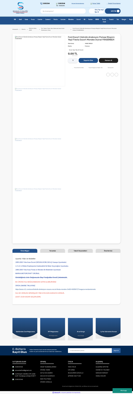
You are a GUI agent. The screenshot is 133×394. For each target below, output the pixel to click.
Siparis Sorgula (46, 382)
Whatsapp (123, 390)
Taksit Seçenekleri (80, 251)
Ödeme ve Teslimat (103, 370)
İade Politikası (45, 379)
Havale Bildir (101, 376)
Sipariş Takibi (45, 370)
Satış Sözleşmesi (46, 373)
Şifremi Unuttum (74, 376)
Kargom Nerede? (102, 373)
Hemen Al (108, 60)
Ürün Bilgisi (25, 251)
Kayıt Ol (116, 350)
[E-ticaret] (66, 392)
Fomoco (87, 46)
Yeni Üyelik (72, 367)
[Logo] (20, 8)
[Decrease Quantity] (69, 60)
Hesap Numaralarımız (78, 3)
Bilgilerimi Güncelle (75, 373)
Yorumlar (52, 251)
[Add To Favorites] (78, 68)
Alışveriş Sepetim (102, 367)
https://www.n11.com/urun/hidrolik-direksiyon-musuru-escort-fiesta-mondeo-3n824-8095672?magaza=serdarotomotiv (55, 289)
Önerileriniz (108, 251)
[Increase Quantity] (76, 60)
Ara (57, 5)
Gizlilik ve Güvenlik (47, 376)
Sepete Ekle (88, 60)
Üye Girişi (71, 370)
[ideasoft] (56, 393)
